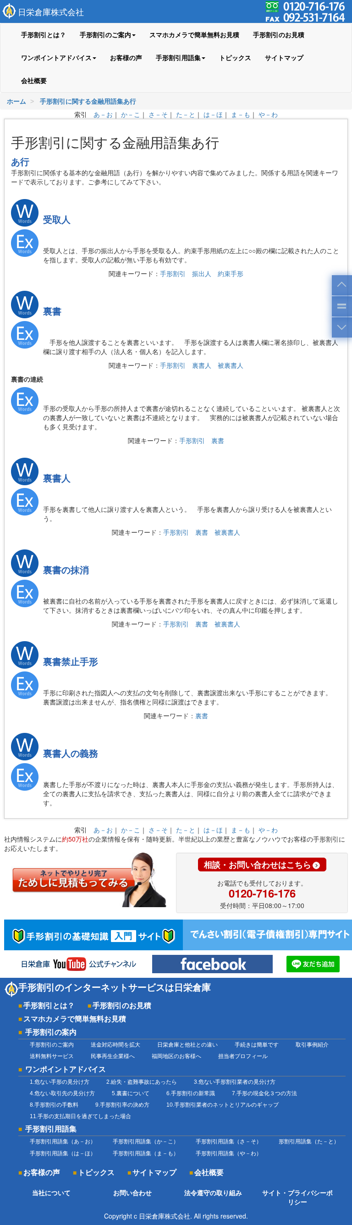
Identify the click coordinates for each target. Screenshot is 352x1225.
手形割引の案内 (51, 1032)
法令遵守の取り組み (213, 1193)
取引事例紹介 (312, 1045)
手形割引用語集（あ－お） (63, 1141)
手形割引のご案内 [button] (105, 35)
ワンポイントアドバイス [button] (56, 57)
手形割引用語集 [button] (178, 57)
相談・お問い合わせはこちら (257, 864)
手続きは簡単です (257, 1045)
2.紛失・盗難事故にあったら (141, 1082)
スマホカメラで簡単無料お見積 (194, 35)
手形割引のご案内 (52, 1045)
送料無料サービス (52, 1056)
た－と (185, 114)
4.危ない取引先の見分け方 (62, 1093)
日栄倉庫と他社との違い (187, 1045)
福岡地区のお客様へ (176, 1056)
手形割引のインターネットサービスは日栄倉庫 (114, 987)
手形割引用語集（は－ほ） (63, 1153)
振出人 (201, 273)
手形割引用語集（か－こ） (146, 1141)
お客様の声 (126, 57)
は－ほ (213, 114)
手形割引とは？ (43, 35)
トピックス (235, 57)
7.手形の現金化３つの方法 (264, 1093)
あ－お (103, 114)
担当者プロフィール (243, 1056)
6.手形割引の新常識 (190, 1093)
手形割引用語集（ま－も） (146, 1153)
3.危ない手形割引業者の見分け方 (234, 1082)
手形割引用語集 (51, 1129)
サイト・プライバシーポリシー (297, 1197)
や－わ (268, 114)
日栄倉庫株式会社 (51, 11)
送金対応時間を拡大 (115, 1045)
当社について (51, 1193)
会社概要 (34, 80)
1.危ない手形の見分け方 (59, 1082)
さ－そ (158, 114)
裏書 (217, 440)
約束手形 (230, 273)
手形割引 (173, 273)
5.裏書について (130, 1093)
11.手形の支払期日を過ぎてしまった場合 (80, 1116)
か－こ (130, 114)
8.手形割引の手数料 (54, 1105)
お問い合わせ (132, 1193)
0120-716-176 (262, 893)
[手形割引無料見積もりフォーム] (90, 880)
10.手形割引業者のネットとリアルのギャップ (222, 1105)
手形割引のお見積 (278, 35)
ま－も (240, 114)
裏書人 (201, 365)
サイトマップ (284, 57)
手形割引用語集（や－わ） (229, 1153)
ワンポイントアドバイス (65, 1069)
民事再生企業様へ (113, 1056)
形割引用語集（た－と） (309, 1141)
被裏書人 (230, 365)
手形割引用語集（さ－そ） (229, 1141)
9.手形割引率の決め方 (122, 1105)
